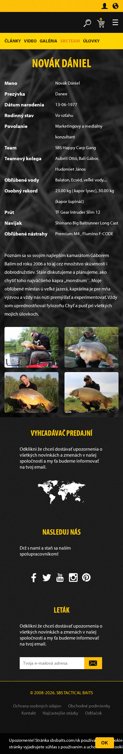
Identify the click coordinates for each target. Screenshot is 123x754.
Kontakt (28, 713)
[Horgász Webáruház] (13, 8)
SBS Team (70, 41)
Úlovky (91, 41)
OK (104, 742)
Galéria (48, 41)
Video (30, 41)
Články (12, 41)
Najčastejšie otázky (60, 713)
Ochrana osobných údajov (37, 706)
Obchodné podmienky (89, 706)
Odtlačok (93, 713)
